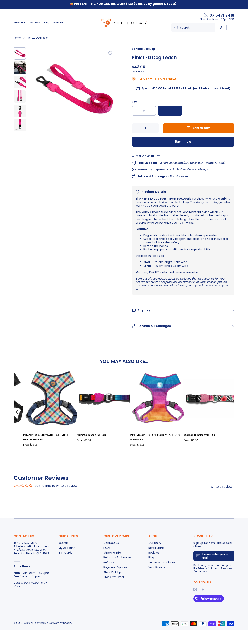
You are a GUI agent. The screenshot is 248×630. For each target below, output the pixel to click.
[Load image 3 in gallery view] (20, 82)
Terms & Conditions (161, 562)
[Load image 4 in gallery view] (20, 96)
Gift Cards (65, 552)
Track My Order (113, 577)
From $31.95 (30, 444)
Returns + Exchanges (117, 557)
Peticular (28, 623)
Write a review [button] (221, 487)
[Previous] (17, 411)
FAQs (106, 548)
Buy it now (183, 141)
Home (17, 37)
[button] (232, 27)
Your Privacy (156, 567)
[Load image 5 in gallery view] (20, 111)
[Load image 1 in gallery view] (20, 53)
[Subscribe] (229, 556)
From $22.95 (191, 440)
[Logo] (124, 23)
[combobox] (193, 27)
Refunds (109, 562)
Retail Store (156, 548)
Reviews (153, 552)
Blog (151, 557)
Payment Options (115, 567)
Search (63, 543)
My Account (67, 548)
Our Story (154, 543)
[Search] (174, 27)
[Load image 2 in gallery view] (20, 67)
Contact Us (111, 543)
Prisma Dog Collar (91, 435)
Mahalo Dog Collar (199, 435)
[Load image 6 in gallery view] (20, 125)
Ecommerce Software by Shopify (53, 623)
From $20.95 (84, 440)
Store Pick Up (112, 572)
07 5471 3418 (221, 15)
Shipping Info (112, 552)
